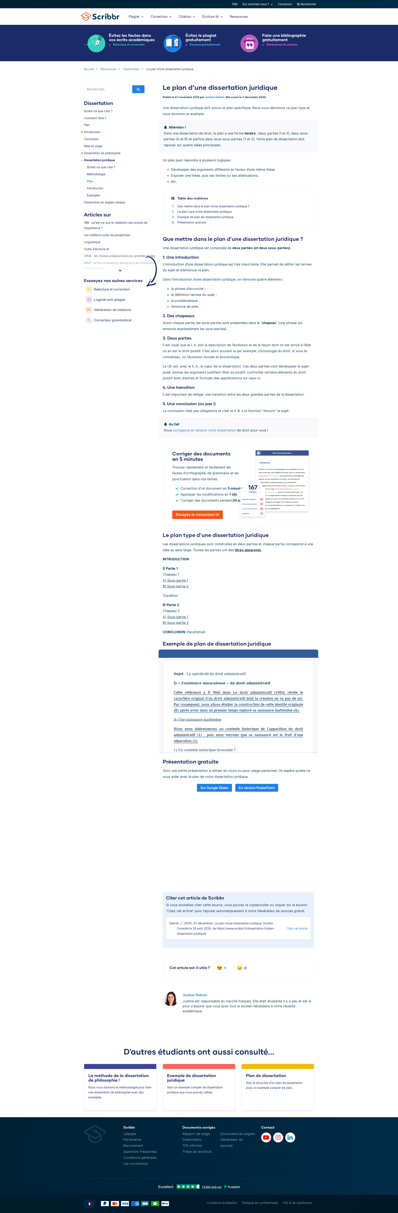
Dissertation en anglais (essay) (104, 202)
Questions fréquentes (140, 1151)
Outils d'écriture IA (96, 249)
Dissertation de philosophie (102, 153)
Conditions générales (140, 1157)
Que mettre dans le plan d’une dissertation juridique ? (213, 206)
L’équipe (129, 1134)
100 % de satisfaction (297, 1203)
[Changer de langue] (89, 1204)
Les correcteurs (135, 1163)
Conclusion (91, 139)
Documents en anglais (237, 1134)
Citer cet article (297, 928)
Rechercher (308, 4)
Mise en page (93, 146)
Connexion (285, 4)
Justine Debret (214, 97)
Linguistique (92, 242)
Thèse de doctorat (196, 1151)
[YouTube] (266, 1137)
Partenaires (132, 1139)
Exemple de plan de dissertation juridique (205, 217)
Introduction (92, 132)
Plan (87, 125)
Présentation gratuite (191, 222)
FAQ (235, 4)
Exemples (93, 195)
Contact (268, 1127)
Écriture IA (211, 16)
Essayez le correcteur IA (197, 514)
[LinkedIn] (290, 1137)
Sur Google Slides (214, 788)
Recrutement (133, 1145)
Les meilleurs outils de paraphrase (107, 235)
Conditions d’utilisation (222, 1203)
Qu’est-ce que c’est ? (98, 111)
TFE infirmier (192, 1145)
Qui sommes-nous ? (256, 4)
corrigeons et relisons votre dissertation (204, 430)
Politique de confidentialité (260, 1203)
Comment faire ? (95, 118)
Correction (160, 16)
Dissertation (191, 1139)
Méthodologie (96, 174)
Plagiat (135, 16)
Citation (185, 16)
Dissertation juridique (99, 160)
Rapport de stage (196, 1134)
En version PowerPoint (257, 788)
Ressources (239, 16)
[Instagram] (278, 1137)
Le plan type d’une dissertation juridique (204, 211)
